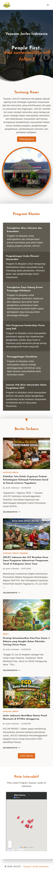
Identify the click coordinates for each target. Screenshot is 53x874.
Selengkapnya (11, 512)
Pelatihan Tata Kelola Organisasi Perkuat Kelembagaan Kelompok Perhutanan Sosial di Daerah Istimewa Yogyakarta (25, 480)
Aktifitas (7, 472)
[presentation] (26, 453)
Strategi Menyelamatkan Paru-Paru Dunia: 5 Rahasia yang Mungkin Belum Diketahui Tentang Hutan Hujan (26, 641)
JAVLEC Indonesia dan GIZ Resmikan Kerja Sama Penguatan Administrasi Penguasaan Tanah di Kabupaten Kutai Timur (25, 560)
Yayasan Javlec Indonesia (36, 866)
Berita (15, 472)
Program (24, 553)
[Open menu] (47, 5)
